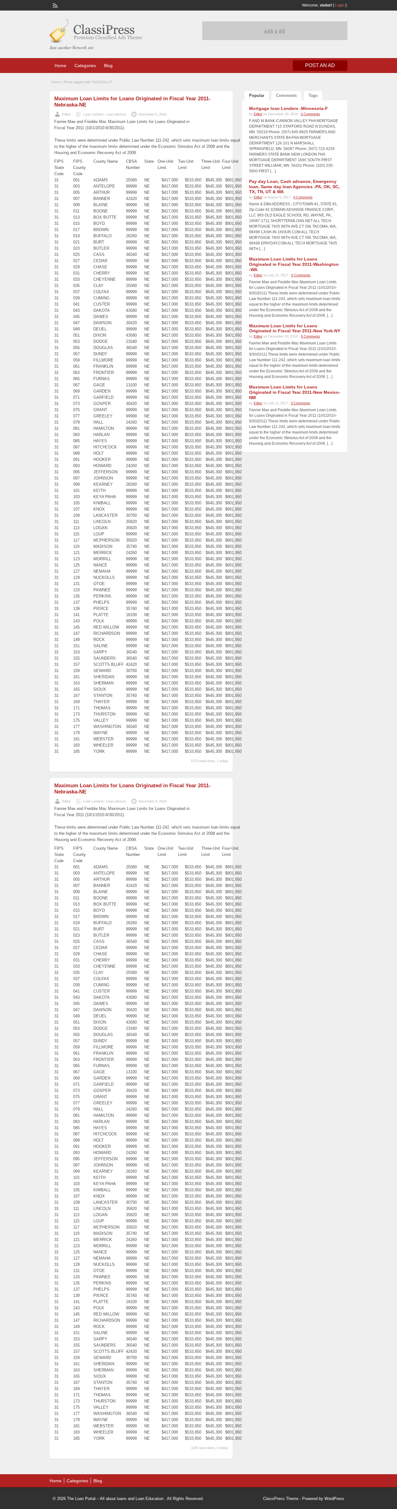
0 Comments (310, 114)
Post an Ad (320, 65)
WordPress (334, 1498)
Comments (286, 95)
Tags (313, 95)
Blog (108, 65)
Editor (66, 114)
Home (60, 65)
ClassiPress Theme (280, 1498)
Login (340, 5)
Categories (85, 65)
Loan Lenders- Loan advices (104, 114)
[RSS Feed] (54, 4)
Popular (256, 95)
